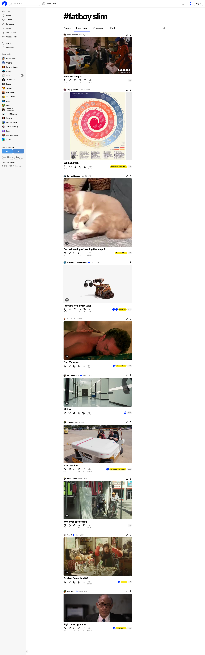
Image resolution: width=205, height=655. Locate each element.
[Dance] (13, 131)
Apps (13, 157)
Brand (18, 157)
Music (124, 582)
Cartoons (122, 309)
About (4, 157)
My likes (8, 43)
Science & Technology (118, 166)
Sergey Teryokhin (73, 90)
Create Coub (51, 4)
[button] (164, 28)
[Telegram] (18, 151)
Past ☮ (69, 535)
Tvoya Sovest (72, 478)
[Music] (13, 101)
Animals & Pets (121, 253)
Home (8, 11)
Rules (16, 159)
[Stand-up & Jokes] (13, 67)
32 (129, 469)
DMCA (21, 159)
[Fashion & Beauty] (13, 127)
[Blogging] (13, 63)
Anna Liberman (72, 35)
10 (129, 413)
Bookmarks (10, 48)
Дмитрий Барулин (74, 176)
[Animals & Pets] (13, 58)
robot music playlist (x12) (77, 305)
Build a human (71, 162)
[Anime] (13, 75)
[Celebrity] (13, 118)
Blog (9, 157)
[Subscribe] (21, 75)
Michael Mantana (73, 375)
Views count (98, 28)
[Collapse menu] (27, 651)
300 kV (68, 409)
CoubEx (69, 319)
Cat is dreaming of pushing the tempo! (84, 249)
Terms (4, 159)
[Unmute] (73, 157)
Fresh (113, 28)
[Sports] (13, 105)
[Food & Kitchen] (13, 114)
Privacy (10, 159)
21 (129, 628)
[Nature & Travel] (13, 122)
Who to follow (11, 32)
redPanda (70, 422)
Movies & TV (121, 366)
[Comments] (75, 80)
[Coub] (4, 3)
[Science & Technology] (13, 109)
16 (129, 366)
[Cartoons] (13, 88)
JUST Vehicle (71, 465)
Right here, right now (75, 624)
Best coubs (10, 24)
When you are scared (75, 521)
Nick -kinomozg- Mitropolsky (77, 262)
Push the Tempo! (73, 76)
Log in (198, 4)
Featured (9, 20)
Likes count (81, 28)
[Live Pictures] (13, 97)
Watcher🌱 (71, 591)
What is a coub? (11, 37)
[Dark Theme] (182, 3)
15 (129, 309)
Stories (8, 28)
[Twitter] (7, 151)
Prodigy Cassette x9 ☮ (76, 578)
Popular (8, 15)
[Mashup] (13, 71)
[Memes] (13, 139)
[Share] (127, 35)
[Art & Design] (13, 92)
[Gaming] (13, 84)
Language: (8, 162)
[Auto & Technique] (13, 135)
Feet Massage (71, 362)
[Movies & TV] (13, 80)
